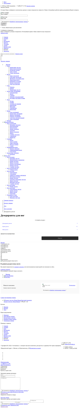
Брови (8, 111)
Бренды (6, 42)
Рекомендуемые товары (10, 319)
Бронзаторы (13, 105)
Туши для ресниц (14, 73)
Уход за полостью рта (12, 168)
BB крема (12, 106)
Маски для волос (14, 132)
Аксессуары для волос (13, 153)
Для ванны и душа (12, 195)
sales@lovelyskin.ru (70, 344)
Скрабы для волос (15, 134)
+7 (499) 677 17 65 (5, 363)
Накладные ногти (14, 80)
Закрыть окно (4, 33)
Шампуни (12, 137)
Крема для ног (14, 190)
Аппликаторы (14, 92)
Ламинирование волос (16, 150)
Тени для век (13, 71)
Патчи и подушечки (15, 164)
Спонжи (12, 95)
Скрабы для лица (14, 167)
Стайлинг (9, 139)
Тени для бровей (14, 119)
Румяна (12, 102)
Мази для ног (13, 192)
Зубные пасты (14, 169)
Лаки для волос (14, 143)
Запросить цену (14, 405)
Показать (20, 238)
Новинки (6, 315)
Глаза (8, 66)
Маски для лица (14, 162)
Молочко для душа (15, 197)
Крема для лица (14, 161)
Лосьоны (12, 130)
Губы (8, 85)
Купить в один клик (18, 392)
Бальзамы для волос (15, 125)
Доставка (6, 44)
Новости (6, 48)
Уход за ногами (11, 188)
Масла (11, 133)
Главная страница (5, 269)
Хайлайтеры (13, 108)
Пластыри (12, 193)
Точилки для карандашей (16, 97)
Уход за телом (10, 171)
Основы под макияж (15, 104)
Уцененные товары (9, 320)
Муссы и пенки (14, 144)
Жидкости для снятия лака (17, 78)
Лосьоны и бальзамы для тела (18, 179)
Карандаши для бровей (16, 113)
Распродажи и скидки (9, 318)
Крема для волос (14, 129)
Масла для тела (14, 181)
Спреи (11, 146)
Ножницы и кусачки (15, 81)
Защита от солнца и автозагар (18, 175)
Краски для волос (14, 148)
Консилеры (13, 109)
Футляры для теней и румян (17, 98)
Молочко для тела (14, 182)
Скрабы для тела (14, 183)
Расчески (12, 154)
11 (77, 226)
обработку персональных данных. (19, 21)
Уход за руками (11, 185)
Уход (9, 277)
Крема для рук (14, 186)
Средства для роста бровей (17, 118)
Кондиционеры (14, 126)
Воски (11, 140)
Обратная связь (5, 362)
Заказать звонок (30, 6)
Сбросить (60, 238)
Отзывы (6, 38)
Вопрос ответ (7, 47)
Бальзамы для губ (14, 158)
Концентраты (13, 127)
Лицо (8, 99)
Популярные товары (9, 316)
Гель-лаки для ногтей (15, 77)
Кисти (11, 94)
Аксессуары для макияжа (13, 91)
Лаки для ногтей (14, 76)
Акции (5, 45)
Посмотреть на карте (35, 348)
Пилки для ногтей (15, 83)
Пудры (12, 101)
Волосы (11, 275)
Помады (12, 87)
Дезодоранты (13, 172)
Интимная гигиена (15, 176)
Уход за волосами (11, 123)
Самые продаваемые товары (8, 297)
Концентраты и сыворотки (17, 160)
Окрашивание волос (12, 147)
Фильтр (3, 242)
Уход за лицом (10, 157)
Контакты (6, 51)
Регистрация (7, 3)
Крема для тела (14, 178)
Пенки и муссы (14, 165)
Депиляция (13, 174)
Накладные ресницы (15, 69)
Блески (12, 88)
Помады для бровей (15, 116)
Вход (5, 2)
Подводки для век (15, 70)
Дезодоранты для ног (15, 189)
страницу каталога (19, 267)
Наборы (9, 120)
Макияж (8, 274)
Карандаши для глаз (15, 67)
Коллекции (7, 41)
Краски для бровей (15, 115)
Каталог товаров (5, 61)
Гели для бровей (14, 112)
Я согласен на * (54, 290)
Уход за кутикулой (15, 84)
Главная (6, 37)
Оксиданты (13, 151)
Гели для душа (14, 196)
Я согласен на (15, 21)
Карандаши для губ (15, 90)
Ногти (8, 74)
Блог (5, 40)
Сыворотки (13, 136)
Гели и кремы (13, 141)
